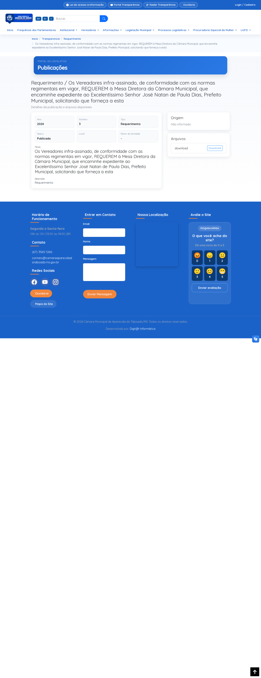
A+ (38, 18)
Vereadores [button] (89, 30)
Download (215, 148)
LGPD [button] (245, 30)
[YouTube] (45, 282)
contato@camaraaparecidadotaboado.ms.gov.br (52, 260)
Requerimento (72, 38)
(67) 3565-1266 (42, 252)
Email (86, 224)
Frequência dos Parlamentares (36, 30)
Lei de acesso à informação (87, 4)
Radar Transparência (162, 4)
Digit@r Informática (142, 328)
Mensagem (89, 258)
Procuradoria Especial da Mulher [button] (214, 30)
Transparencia (51, 38)
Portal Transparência (126, 4)
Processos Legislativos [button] (172, 30)
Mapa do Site (44, 304)
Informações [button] (111, 30)
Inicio (35, 38)
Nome (86, 241)
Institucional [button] (67, 30)
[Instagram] (55, 282)
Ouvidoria (189, 4)
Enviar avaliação (209, 288)
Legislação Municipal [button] (139, 30)
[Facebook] (34, 282)
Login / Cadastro (245, 4)
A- (45, 18)
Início (10, 30)
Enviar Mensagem (100, 294)
